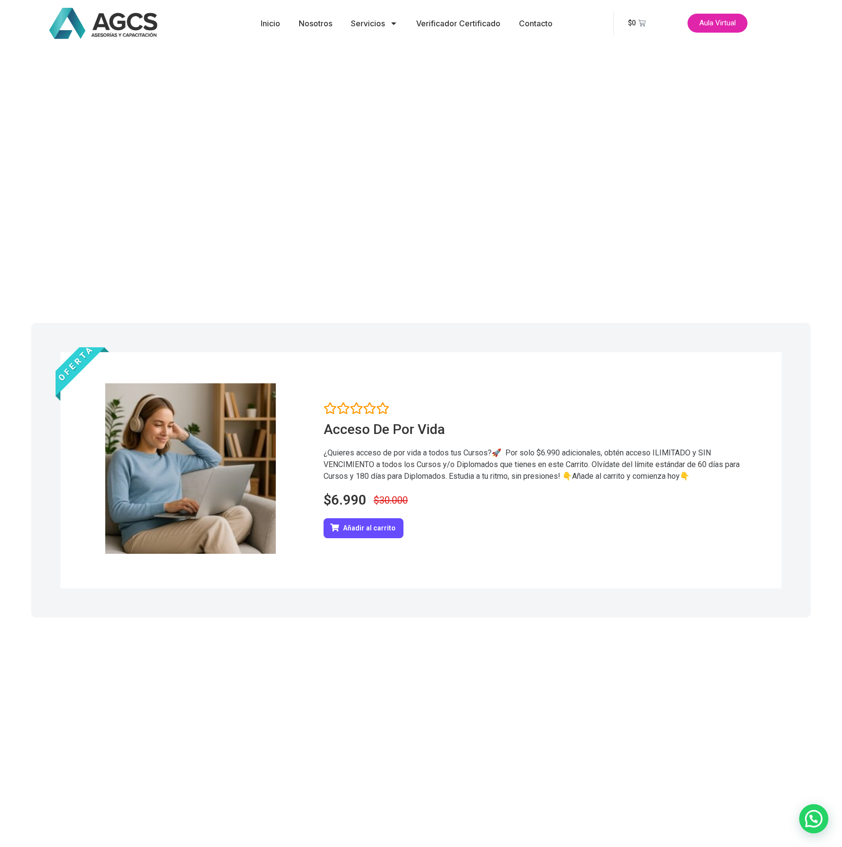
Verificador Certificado (458, 23)
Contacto (536, 23)
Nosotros (315, 23)
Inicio (270, 23)
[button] (813, 818)
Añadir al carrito (369, 528)
